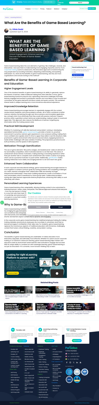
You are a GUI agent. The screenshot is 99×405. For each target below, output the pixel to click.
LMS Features (14, 375)
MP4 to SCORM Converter (57, 376)
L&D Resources (15, 385)
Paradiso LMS (14, 349)
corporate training (10, 70)
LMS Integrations (15, 377)
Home (7, 17)
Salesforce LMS (29, 354)
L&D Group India (15, 392)
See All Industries (43, 397)
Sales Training (42, 362)
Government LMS (43, 390)
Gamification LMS (29, 366)
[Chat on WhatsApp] (2, 202)
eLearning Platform (16, 17)
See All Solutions (43, 372)
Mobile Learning (29, 356)
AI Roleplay (55, 354)
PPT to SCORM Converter (56, 365)
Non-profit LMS (43, 387)
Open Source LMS (29, 364)
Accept (60, 207)
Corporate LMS (43, 380)
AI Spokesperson (57, 356)
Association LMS (43, 385)
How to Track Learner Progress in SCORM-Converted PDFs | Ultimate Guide (49, 312)
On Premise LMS (29, 361)
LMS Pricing (14, 372)
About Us (55, 390)
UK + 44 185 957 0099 (73, 356)
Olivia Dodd (17, 29)
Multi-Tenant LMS (29, 378)
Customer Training (44, 364)
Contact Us (56, 388)
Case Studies (14, 387)
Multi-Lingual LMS (29, 375)
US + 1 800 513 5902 (73, 353)
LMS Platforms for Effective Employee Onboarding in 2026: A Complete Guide (48, 296)
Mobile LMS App (15, 380)
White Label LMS (29, 349)
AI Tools (35, 9)
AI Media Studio (29, 392)
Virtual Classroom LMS (29, 384)
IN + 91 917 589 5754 (73, 359)
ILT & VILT (27, 373)
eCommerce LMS (29, 352)
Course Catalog (15, 356)
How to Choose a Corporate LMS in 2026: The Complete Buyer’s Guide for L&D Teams (17, 296)
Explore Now (77, 340)
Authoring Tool (15, 352)
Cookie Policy (59, 212)
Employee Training (44, 349)
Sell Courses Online (16, 359)
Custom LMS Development (14, 362)
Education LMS (42, 382)
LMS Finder (55, 380)
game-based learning (30, 132)
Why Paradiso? (57, 386)
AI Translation (56, 359)
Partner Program (15, 390)
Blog (12, 382)
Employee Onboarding (42, 352)
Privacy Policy (86, 403)
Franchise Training (44, 369)
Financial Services (43, 394)
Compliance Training (42, 356)
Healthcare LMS (43, 392)
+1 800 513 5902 (60, 3)
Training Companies (44, 377)
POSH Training (42, 359)
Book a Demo (91, 8)
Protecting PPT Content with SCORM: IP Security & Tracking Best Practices (79, 312)
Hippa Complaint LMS (29, 388)
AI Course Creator (57, 352)
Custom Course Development (15, 366)
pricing (42, 9)
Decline (38, 207)
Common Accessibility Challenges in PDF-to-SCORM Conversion (80, 296)
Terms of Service (78, 403)
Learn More (22, 341)
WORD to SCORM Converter (57, 373)
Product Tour (83, 8)
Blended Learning (29, 359)
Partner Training (43, 367)
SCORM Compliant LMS (30, 369)
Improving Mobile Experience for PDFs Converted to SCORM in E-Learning (17, 312)
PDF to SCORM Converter (56, 369)
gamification (53, 158)
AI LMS (54, 349)
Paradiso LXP (14, 354)
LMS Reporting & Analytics (29, 381)
